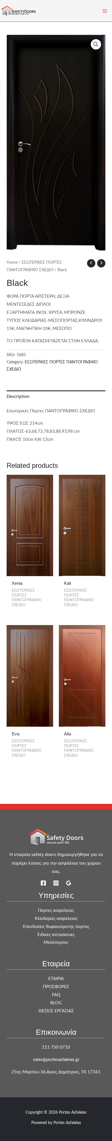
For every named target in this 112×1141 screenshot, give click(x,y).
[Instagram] (56, 883)
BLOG (56, 1003)
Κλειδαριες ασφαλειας (56, 918)
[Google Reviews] (69, 883)
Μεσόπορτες (56, 942)
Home (12, 263)
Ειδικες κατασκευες (56, 935)
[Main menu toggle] (105, 11)
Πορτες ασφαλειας (56, 910)
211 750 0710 (56, 1047)
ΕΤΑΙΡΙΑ (56, 979)
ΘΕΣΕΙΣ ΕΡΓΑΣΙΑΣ (56, 1011)
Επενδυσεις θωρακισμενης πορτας (56, 926)
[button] (96, 44)
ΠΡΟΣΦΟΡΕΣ (56, 987)
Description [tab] (18, 396)
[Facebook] (43, 883)
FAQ (56, 995)
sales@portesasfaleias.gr (56, 1060)
